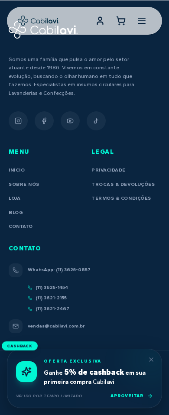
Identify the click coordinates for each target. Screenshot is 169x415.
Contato (21, 226)
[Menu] (141, 20)
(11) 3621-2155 (51, 298)
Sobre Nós (24, 184)
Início (17, 170)
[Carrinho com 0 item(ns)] (120, 20)
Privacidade (108, 170)
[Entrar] (100, 20)
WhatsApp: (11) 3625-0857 (59, 269)
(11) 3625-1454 (52, 287)
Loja (14, 198)
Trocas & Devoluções (123, 184)
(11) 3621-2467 (52, 308)
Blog (16, 212)
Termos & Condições (121, 198)
